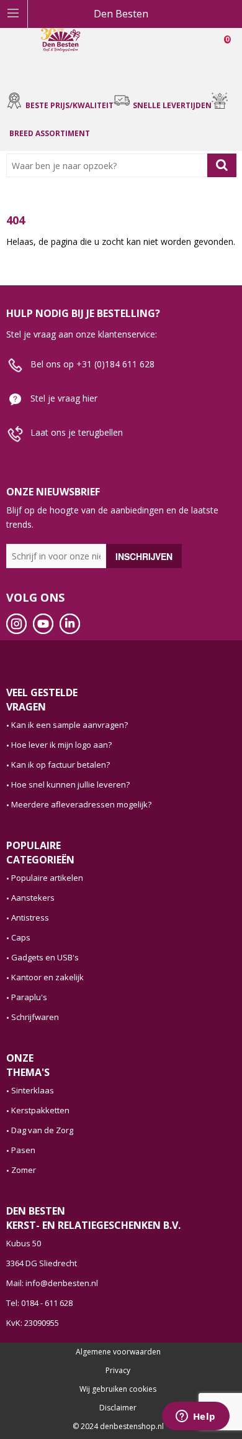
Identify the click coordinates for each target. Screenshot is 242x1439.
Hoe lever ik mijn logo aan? (61, 744)
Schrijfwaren (35, 1017)
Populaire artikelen (47, 877)
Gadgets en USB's (45, 957)
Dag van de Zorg (42, 1130)
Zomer (23, 1169)
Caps (20, 937)
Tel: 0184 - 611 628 (39, 1302)
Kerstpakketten (40, 1110)
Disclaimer (118, 1408)
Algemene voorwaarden (118, 1352)
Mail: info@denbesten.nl (52, 1283)
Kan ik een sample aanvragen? (69, 724)
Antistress (30, 917)
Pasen (23, 1150)
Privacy (117, 1370)
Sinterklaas (32, 1090)
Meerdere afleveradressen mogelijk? (81, 804)
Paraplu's (29, 997)
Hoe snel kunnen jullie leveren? (70, 784)
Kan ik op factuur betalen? (60, 764)
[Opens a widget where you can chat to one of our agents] (195, 1417)
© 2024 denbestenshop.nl (118, 1426)
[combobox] (109, 165)
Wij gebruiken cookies (117, 1389)
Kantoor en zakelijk (47, 977)
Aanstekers (33, 897)
